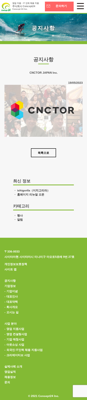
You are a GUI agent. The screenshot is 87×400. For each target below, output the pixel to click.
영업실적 (10, 371)
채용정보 (10, 377)
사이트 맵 (10, 269)
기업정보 (10, 286)
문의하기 (61, 5)
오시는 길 (12, 312)
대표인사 (12, 296)
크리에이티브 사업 (18, 355)
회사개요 (12, 307)
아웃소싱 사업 (15, 344)
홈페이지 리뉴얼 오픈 (30, 194)
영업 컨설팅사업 (16, 334)
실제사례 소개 (13, 366)
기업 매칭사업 (15, 339)
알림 (20, 219)
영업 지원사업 (15, 328)
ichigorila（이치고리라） (33, 190)
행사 (20, 215)
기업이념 (12, 291)
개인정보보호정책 (15, 264)
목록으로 (43, 152)
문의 (7, 382)
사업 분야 (10, 323)
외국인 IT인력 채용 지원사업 (24, 349)
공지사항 (10, 280)
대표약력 (12, 301)
